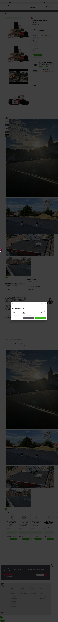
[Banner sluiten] (45, 303)
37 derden (20, 315)
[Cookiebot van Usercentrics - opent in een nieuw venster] (40, 303)
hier (27, 313)
